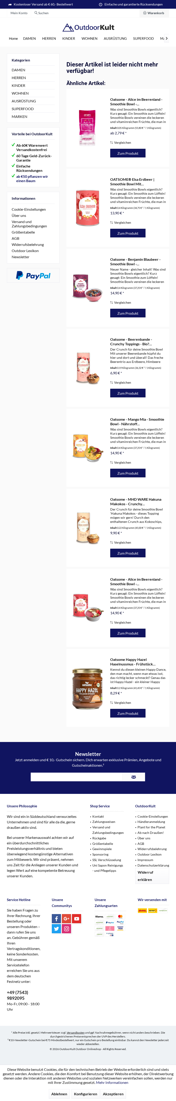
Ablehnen (59, 1094)
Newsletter (20, 257)
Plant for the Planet (151, 827)
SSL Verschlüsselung (106, 860)
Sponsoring (100, 854)
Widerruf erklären (145, 876)
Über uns (19, 215)
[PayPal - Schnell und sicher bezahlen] (33, 275)
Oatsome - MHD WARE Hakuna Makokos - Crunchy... (135, 501)
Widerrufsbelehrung (28, 244)
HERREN (19, 77)
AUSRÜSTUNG (24, 101)
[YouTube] (76, 918)
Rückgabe (99, 838)
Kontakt (98, 816)
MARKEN (19, 116)
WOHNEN (20, 93)
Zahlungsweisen (103, 822)
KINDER (18, 85)
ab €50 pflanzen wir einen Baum (32, 178)
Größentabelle (23, 232)
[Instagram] (66, 928)
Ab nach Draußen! (151, 833)
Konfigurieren (85, 1094)
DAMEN (18, 70)
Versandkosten (76, 1032)
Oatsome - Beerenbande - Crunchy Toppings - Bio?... (131, 341)
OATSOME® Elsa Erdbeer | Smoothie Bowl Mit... (132, 181)
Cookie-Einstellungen (29, 209)
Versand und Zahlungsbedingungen (29, 223)
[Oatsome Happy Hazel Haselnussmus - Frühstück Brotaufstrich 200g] (87, 688)
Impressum (145, 860)
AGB (15, 238)
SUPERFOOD (23, 108)
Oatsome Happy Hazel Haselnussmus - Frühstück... (133, 661)
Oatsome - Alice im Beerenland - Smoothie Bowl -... (136, 101)
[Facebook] (56, 918)
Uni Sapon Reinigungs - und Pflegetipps (107, 868)
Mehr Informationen (112, 1082)
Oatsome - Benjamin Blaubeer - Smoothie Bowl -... (135, 261)
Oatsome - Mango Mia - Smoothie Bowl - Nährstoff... (137, 421)
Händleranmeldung (151, 822)
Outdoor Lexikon (25, 250)
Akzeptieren (113, 1094)
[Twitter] (56, 928)
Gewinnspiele (102, 849)
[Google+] (66, 918)
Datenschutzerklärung (153, 865)
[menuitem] (154, 13)
